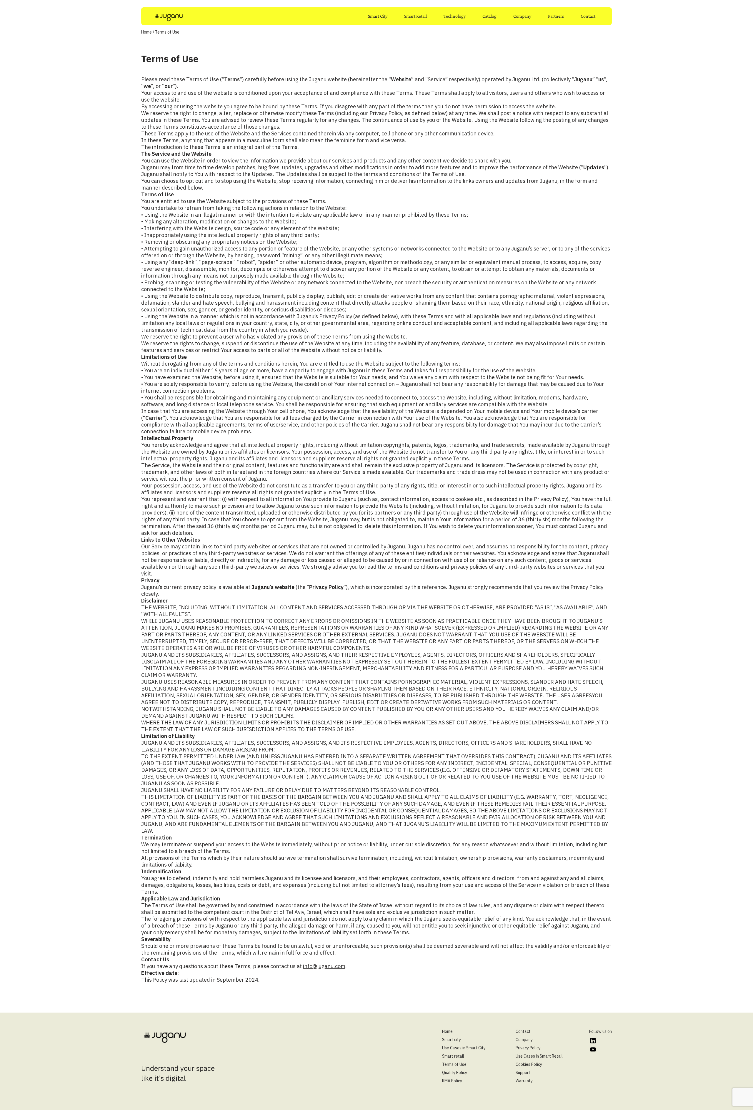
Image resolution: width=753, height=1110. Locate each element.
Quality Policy (454, 1072)
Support (523, 1072)
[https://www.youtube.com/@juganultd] (593, 1049)
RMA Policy (452, 1081)
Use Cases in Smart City (464, 1048)
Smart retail (453, 1056)
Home (146, 32)
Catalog (489, 16)
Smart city (451, 1039)
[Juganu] (169, 17)
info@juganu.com (324, 966)
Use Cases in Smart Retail (539, 1056)
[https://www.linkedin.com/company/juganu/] (593, 1040)
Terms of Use (454, 1064)
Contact (588, 16)
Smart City (377, 16)
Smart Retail (415, 16)
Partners (556, 16)
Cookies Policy (529, 1064)
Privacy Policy (528, 1048)
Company (522, 16)
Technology (455, 16)
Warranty (524, 1081)
